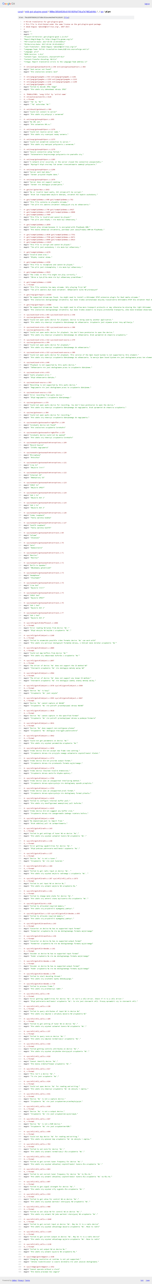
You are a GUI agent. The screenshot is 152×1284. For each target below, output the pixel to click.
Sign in (147, 4)
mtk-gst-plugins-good (36, 11)
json (148, 1280)
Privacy (21, 1280)
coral (20, 11)
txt (142, 1280)
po (102, 11)
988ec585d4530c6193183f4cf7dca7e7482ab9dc (72, 11)
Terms (27, 1280)
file (66, 17)
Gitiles (14, 1280)
